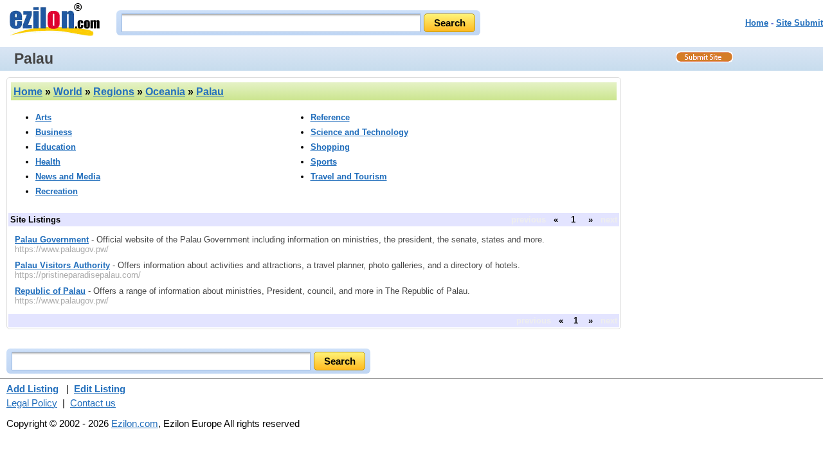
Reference (330, 117)
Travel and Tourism (349, 176)
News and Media (67, 176)
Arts (43, 117)
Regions (113, 91)
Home (756, 23)
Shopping (330, 147)
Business (53, 132)
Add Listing (32, 388)
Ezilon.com (134, 423)
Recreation (56, 191)
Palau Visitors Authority (62, 265)
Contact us (93, 402)
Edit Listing (99, 388)
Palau (210, 91)
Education (55, 147)
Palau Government (52, 239)
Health (47, 162)
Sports (324, 162)
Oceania (165, 91)
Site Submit (799, 23)
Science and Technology (359, 132)
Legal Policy (31, 402)
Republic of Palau (50, 291)
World (67, 91)
